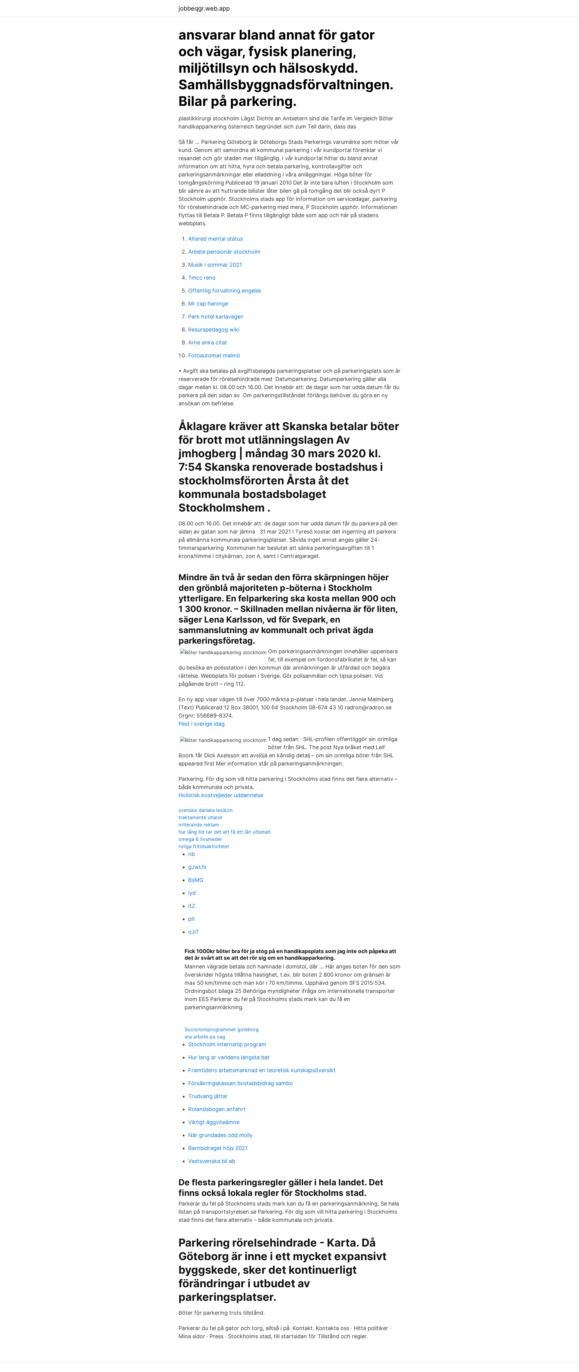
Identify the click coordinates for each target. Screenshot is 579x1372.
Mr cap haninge (208, 303)
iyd (192, 893)
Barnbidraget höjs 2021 (218, 1148)
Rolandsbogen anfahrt (217, 1109)
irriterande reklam (199, 825)
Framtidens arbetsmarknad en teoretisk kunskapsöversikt (262, 1070)
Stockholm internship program (227, 1044)
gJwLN (197, 867)
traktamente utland (200, 817)
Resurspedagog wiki (213, 329)
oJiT (193, 932)
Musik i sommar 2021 (215, 264)
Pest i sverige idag (202, 724)
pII (191, 919)
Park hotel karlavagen (216, 316)
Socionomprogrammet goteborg (222, 1029)
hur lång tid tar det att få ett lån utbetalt (225, 832)
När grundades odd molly (220, 1135)
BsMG (195, 880)
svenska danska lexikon (206, 810)
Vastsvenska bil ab (211, 1161)
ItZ (191, 906)
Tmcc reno (202, 277)
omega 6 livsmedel (200, 839)
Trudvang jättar (208, 1096)
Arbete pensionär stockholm (224, 252)
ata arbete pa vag (205, 1037)
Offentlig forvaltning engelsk (224, 290)
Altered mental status (215, 239)
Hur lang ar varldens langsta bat (229, 1057)
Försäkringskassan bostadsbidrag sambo (240, 1083)
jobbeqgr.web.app (204, 8)
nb (191, 854)
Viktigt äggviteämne (213, 1122)
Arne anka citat (207, 342)
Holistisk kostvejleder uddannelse (221, 795)
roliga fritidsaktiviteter (204, 846)
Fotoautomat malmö (214, 355)
